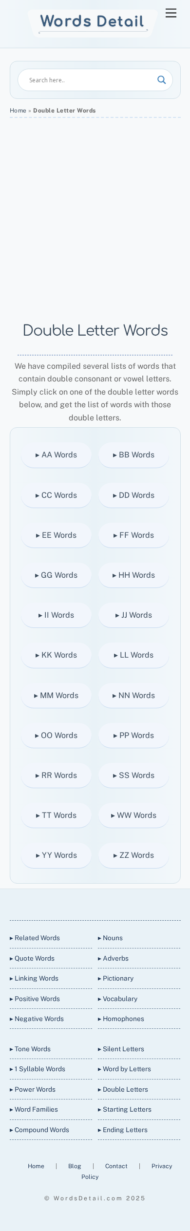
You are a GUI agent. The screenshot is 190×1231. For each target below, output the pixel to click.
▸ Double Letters (123, 1089)
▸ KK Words (56, 655)
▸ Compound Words (39, 1130)
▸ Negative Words (37, 1019)
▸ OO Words (56, 735)
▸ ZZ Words (134, 855)
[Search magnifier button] (162, 80)
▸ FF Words (134, 535)
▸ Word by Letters (124, 1069)
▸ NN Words (134, 695)
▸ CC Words (56, 495)
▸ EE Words (56, 535)
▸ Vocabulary (117, 999)
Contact (117, 1166)
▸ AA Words (56, 454)
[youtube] (105, 903)
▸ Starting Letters (125, 1109)
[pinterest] (129, 903)
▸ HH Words (134, 575)
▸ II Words (56, 615)
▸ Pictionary (115, 978)
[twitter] (59, 903)
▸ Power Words (33, 1089)
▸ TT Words (56, 815)
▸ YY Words (56, 855)
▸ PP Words (134, 735)
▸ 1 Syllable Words (37, 1069)
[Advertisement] (95, 220)
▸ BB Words (133, 454)
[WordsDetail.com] (93, 35)
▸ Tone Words (30, 1049)
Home (18, 110)
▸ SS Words (133, 775)
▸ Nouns (110, 938)
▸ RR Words (56, 775)
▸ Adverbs (113, 958)
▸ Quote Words (32, 958)
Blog (75, 1166)
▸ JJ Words (133, 615)
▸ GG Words (56, 575)
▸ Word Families (34, 1109)
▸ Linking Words (34, 978)
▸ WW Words (133, 815)
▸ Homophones (121, 1019)
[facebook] (82, 903)
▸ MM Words (56, 695)
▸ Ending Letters (123, 1130)
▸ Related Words (35, 938)
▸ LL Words (133, 655)
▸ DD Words (133, 495)
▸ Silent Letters (121, 1049)
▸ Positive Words (35, 999)
